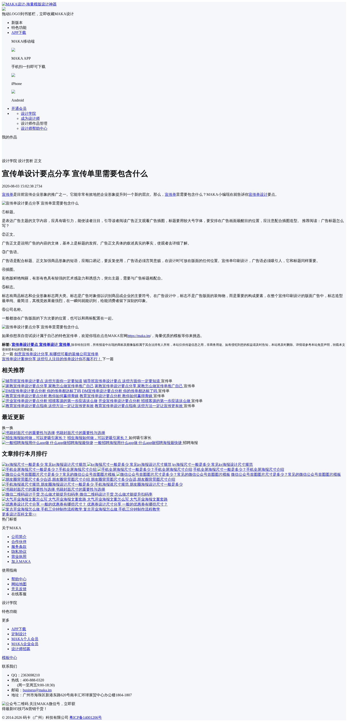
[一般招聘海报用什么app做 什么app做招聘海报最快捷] (47, 443)
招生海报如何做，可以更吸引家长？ (98, 438)
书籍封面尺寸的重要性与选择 (80, 433)
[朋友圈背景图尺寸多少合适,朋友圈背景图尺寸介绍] (46, 479)
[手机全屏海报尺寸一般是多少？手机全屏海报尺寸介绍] (97, 469)
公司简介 (19, 537)
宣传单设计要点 (25, 344)
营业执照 (19, 557)
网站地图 (19, 584)
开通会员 (19, 109)
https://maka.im (138, 336)
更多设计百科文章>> (19, 514)
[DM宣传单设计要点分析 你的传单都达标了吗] (41, 391)
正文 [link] (38, 161)
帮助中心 (19, 579)
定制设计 (19, 634)
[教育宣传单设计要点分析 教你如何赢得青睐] (40, 396)
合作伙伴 (19, 542)
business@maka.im (37, 690)
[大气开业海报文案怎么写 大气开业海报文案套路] (44, 499)
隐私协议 (19, 552)
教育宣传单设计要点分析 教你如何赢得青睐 (116, 396)
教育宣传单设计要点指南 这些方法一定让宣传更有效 (139, 406)
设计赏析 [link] (25, 161)
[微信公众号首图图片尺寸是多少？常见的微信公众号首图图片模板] (116, 474)
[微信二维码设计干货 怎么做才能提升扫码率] (41, 494)
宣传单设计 (258, 194)
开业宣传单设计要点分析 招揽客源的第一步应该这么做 (144, 401)
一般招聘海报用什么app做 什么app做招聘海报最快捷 (138, 443)
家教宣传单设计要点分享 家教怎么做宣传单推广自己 (139, 386)
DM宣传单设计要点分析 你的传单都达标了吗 (120, 391)
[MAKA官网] (29, 4)
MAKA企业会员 (24, 644)
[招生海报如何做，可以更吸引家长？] (34, 438)
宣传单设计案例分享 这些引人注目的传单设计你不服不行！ (52, 359)
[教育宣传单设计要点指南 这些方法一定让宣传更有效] (48, 406)
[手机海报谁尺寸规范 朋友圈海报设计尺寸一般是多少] (48, 484)
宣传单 (7, 194)
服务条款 (19, 547)
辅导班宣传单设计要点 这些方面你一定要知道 (122, 381)
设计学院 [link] (9, 161)
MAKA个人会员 (24, 639)
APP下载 (18, 33)
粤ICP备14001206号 (85, 717)
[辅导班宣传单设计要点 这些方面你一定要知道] (42, 381)
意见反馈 (19, 589)
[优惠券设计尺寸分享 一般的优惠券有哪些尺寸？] (44, 504)
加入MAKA (21, 562)
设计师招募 (20, 649)
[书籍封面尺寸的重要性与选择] (28, 433)
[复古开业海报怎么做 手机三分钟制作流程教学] (42, 509)
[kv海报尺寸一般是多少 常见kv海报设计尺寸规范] (86, 464)
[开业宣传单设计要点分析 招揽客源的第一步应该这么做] (50, 401)
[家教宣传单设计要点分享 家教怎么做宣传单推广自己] (48, 386)
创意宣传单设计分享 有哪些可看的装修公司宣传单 (56, 354)
